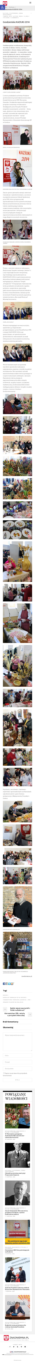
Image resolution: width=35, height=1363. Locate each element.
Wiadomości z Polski (19, 1247)
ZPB (29, 1000)
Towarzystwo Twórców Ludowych (14, 1000)
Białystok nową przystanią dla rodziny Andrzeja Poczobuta (15, 1326)
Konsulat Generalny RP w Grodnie (14, 997)
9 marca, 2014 (7, 16)
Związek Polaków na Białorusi (13, 1002)
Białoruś (8, 1247)
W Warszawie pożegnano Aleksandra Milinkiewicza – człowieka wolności (15, 1135)
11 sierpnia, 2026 (10, 1216)
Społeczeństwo (10, 1131)
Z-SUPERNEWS (13, 13)
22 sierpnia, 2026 (10, 1139)
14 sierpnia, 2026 (10, 1177)
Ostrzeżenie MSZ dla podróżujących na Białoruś (17, 1251)
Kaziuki (5, 995)
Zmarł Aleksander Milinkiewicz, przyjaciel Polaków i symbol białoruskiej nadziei (16, 1212)
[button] (2, 7)
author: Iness (18, 16)
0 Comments (15, 17)
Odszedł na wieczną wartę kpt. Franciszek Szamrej (15, 1174)
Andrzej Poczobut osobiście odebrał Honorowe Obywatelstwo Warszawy (17, 1288)
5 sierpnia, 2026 (9, 1253)
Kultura (11, 7)
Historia (8, 1170)
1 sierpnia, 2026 (9, 1291)
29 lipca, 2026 (9, 1329)
